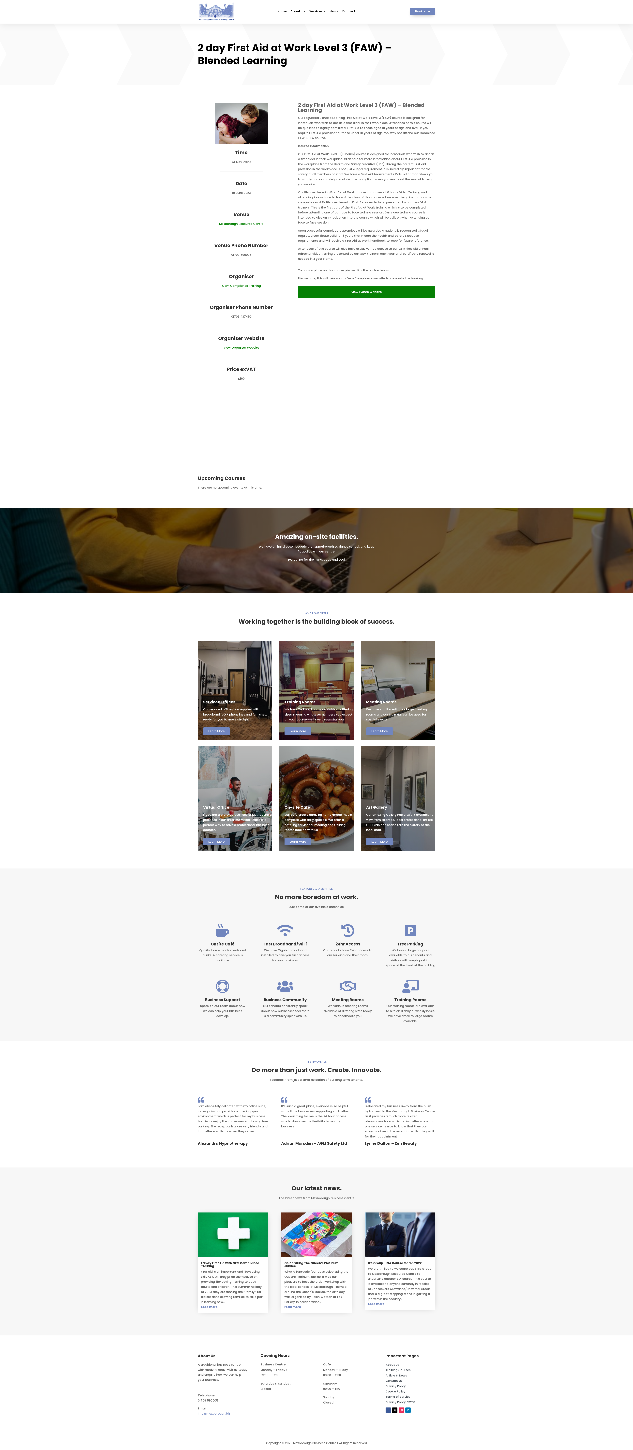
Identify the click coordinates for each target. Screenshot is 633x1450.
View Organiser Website (241, 347)
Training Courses (398, 1370)
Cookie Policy (395, 1391)
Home (282, 11)
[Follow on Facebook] (388, 1410)
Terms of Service (398, 1397)
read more (209, 1307)
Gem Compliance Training (241, 286)
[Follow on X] (394, 1410)
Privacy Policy (396, 1386)
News (334, 11)
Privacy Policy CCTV (400, 1402)
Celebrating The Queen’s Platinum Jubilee (311, 1264)
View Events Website (366, 292)
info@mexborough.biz (214, 1413)
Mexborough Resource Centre (241, 224)
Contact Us (394, 1381)
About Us (297, 11)
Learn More (216, 731)
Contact (349, 11)
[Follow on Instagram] (401, 1410)
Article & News (396, 1375)
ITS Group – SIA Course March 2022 (395, 1263)
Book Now (422, 11)
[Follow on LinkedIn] (408, 1410)
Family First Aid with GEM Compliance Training (230, 1264)
